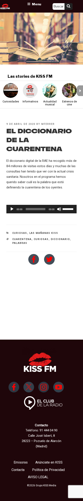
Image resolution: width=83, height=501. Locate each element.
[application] (41, 209)
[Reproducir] (12, 209)
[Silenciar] (59, 209)
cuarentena (22, 239)
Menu (36, 4)
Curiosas (19, 233)
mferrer (48, 124)
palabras (19, 243)
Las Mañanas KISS (43, 233)
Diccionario (60, 239)
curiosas (41, 239)
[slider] (68, 208)
